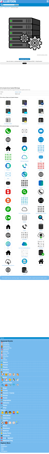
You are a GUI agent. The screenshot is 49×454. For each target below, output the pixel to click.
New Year (6, 353)
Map (2, 448)
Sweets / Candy (8, 393)
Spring (5, 355)
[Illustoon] (8, 2)
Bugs (5, 388)
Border (3, 444)
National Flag (8, 440)
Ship (4, 408)
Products (6, 435)
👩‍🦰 (13, 412)
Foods (5, 390)
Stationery (6, 418)
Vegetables (7, 400)
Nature (5, 362)
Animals (6, 372)
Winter (5, 360)
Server (9, 7)
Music (5, 426)
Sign (2, 449)
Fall (4, 358)
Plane (5, 405)
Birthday (5, 351)
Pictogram (4, 451)
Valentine (6, 349)
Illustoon (1, 7)
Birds (5, 377)
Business (6, 428)
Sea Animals (7, 383)
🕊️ (17, 379)
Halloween (6, 346)
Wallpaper (4, 446)
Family (3, 410)
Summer (5, 356)
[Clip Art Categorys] (48, 2)
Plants (5, 367)
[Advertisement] (24, 76)
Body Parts (7, 433)
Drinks (5, 395)
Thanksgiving (7, 348)
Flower (5, 365)
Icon (4, 438)
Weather (6, 369)
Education (6, 415)
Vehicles (6, 403)
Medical (6, 431)
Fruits (5, 398)
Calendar (6, 343)
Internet (5, 7)
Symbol (10, 438)
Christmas (6, 344)
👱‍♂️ (17, 412)
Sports (5, 420)
